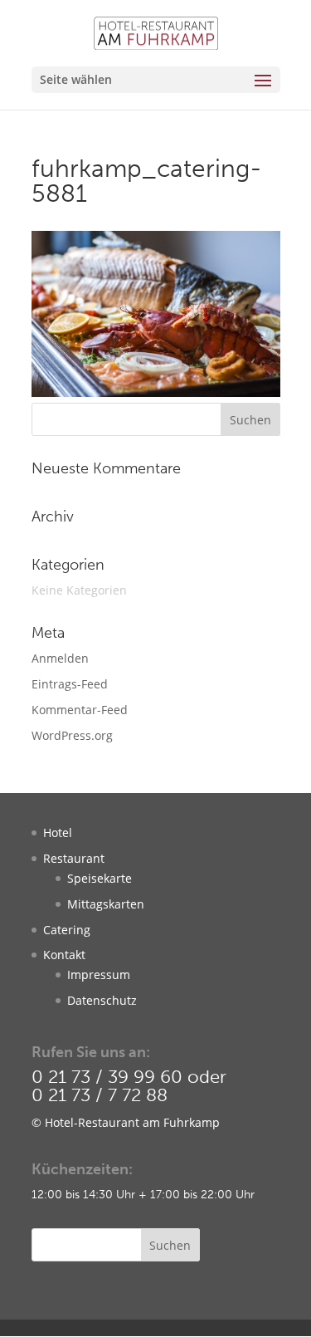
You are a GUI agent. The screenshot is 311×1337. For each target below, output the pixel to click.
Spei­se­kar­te (99, 878)
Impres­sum (98, 974)
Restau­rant (73, 858)
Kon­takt (64, 954)
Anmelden (60, 658)
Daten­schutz (102, 1000)
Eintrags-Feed (70, 684)
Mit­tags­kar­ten (105, 904)
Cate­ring (66, 930)
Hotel (57, 832)
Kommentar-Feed (80, 709)
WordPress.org (72, 735)
